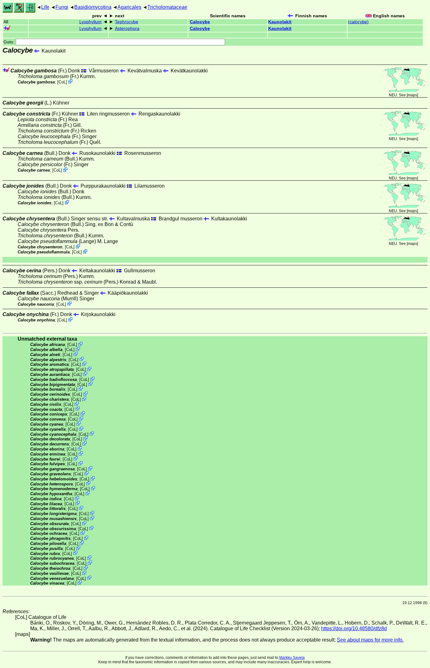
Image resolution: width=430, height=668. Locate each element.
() (358, 22)
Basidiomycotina (92, 7)
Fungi (61, 7)
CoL (62, 82)
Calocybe (200, 22)
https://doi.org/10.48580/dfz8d (354, 628)
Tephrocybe (126, 22)
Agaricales (129, 7)
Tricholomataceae (167, 7)
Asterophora (127, 28)
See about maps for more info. (370, 640)
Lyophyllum (90, 22)
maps (412, 95)
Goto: (9, 42)
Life (45, 7)
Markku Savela (292, 657)
